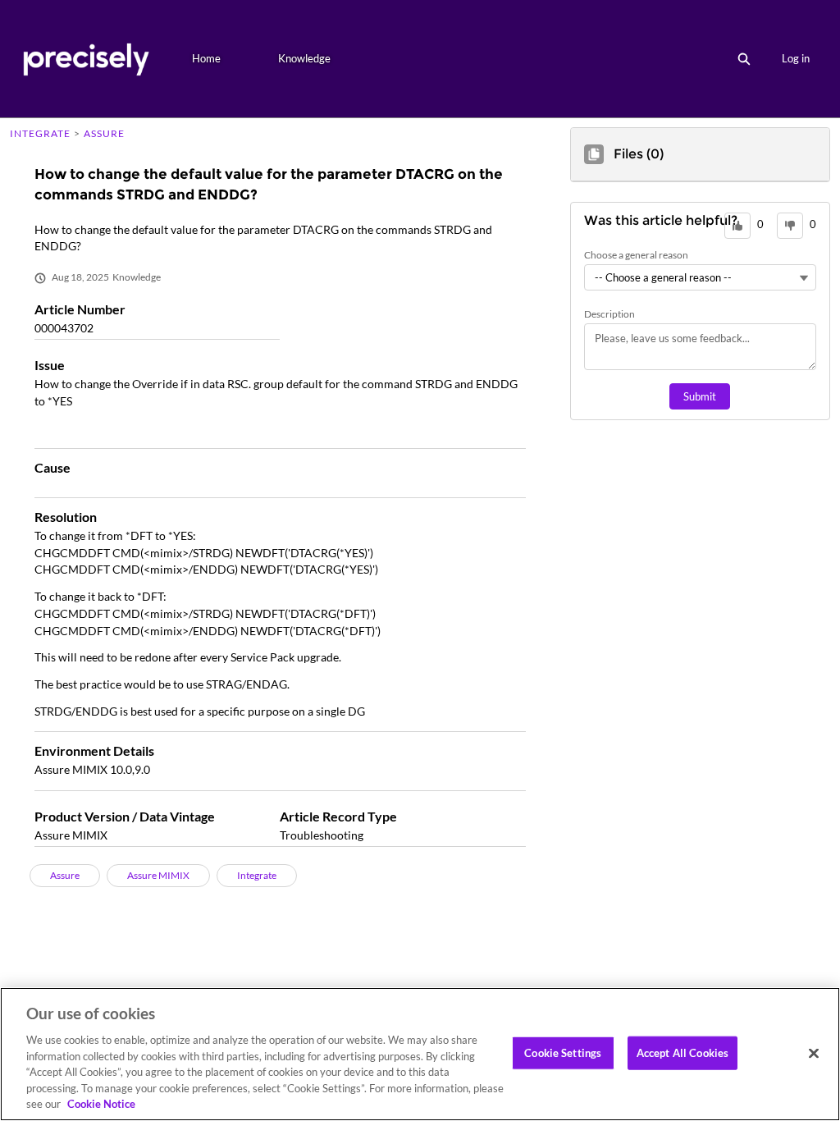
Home (206, 58)
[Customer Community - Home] (85, 59)
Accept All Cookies (682, 1052)
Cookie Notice (101, 1103)
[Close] (814, 1053)
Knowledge (304, 58)
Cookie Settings (562, 1052)
